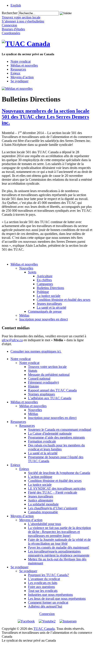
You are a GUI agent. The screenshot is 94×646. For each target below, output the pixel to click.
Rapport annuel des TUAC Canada (52, 390)
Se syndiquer (19, 81)
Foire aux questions (41, 587)
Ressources (18, 69)
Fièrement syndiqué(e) (43, 382)
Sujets (32, 272)
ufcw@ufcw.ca (12, 340)
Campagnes (45, 284)
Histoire (33, 386)
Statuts (32, 370)
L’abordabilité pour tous (44, 524)
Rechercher (9, 13)
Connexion (47, 614)
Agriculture (44, 276)
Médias (24, 315)
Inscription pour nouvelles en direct (43, 319)
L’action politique (40, 477)
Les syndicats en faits (42, 583)
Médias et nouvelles (24, 65)
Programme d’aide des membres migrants (56, 437)
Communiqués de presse (45, 311)
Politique (43, 292)
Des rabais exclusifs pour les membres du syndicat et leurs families (56, 447)
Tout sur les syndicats (42, 591)
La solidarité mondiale (43, 504)
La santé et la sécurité (51, 307)
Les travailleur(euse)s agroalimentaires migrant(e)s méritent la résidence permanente (58, 553)
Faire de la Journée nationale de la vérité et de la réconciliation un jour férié (59, 541)
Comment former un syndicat (48, 602)
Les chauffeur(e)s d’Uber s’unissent (52, 508)
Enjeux (15, 73)
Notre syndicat (20, 61)
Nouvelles (26, 268)
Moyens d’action (22, 77)
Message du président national (49, 374)
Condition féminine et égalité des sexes (63, 299)
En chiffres (44, 280)
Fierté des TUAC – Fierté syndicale (52, 492)
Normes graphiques (41, 394)
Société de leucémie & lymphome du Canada (59, 473)
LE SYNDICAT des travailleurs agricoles (56, 488)
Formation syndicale (42, 441)
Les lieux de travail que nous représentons (57, 598)
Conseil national (39, 378)
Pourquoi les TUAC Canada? (48, 575)
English (15, 5)
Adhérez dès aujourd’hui (45, 606)
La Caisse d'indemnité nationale (50, 433)
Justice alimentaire (40, 500)
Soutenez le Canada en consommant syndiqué (59, 429)
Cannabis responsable (43, 512)
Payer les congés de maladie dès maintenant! (58, 547)
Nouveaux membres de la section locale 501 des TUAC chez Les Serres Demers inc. (45, 117)
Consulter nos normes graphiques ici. (35, 351)
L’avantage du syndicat (44, 579)
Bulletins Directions (50, 288)
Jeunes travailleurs (49, 303)
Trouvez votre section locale (47, 367)
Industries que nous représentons (50, 594)
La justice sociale (48, 296)
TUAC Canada (44, 628)
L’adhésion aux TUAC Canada (49, 398)
